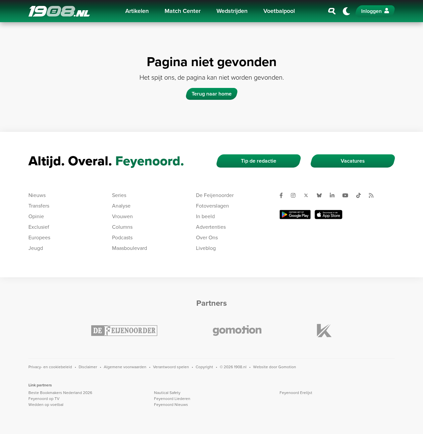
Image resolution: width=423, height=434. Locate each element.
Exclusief (38, 227)
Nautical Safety (167, 393)
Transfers (38, 206)
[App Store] (328, 214)
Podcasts (122, 237)
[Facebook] (284, 195)
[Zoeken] (332, 11)
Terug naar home (212, 94)
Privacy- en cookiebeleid (50, 367)
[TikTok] (361, 195)
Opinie (36, 216)
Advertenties (211, 227)
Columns (122, 227)
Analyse (121, 206)
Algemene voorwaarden (125, 367)
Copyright (204, 367)
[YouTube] (348, 195)
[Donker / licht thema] (346, 11)
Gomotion (287, 367)
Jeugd (35, 248)
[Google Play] (295, 214)
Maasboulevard (129, 248)
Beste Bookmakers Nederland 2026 (60, 393)
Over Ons (207, 237)
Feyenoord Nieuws (171, 405)
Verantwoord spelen (171, 367)
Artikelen (137, 11)
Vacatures (353, 161)
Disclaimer (88, 367)
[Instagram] (296, 195)
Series (119, 195)
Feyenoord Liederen (172, 399)
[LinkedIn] (335, 195)
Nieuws (37, 195)
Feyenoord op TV (43, 399)
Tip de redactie (258, 161)
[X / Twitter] (308, 195)
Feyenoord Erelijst (296, 393)
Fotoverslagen (212, 206)
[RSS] (374, 195)
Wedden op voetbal (45, 405)
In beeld (205, 216)
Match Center (183, 11)
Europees (39, 237)
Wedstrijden (232, 11)
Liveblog (206, 248)
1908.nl (59, 11)
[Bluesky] (322, 195)
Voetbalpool (279, 11)
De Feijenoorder (215, 195)
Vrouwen (122, 216)
